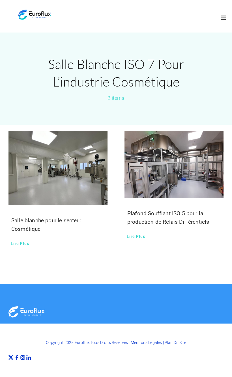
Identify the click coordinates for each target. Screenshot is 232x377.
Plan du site (175, 342)
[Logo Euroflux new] (34, 11)
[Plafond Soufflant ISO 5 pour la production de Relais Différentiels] (174, 164)
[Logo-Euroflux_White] (26, 308)
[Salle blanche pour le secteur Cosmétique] (58, 168)
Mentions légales (146, 342)
